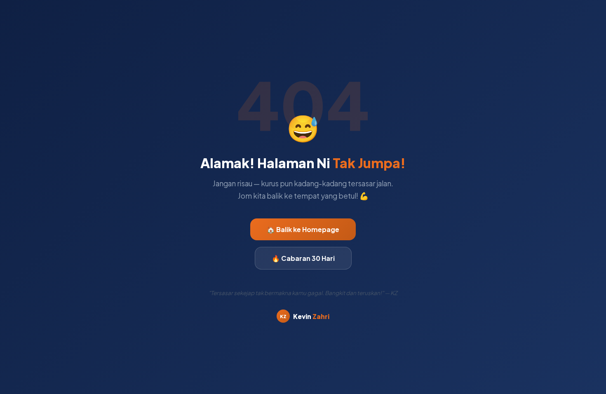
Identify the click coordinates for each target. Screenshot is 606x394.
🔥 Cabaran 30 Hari (303, 258)
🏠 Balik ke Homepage (303, 229)
